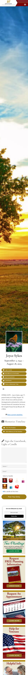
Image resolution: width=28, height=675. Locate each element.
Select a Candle (8, 476)
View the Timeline (11, 427)
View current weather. (15, 415)
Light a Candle (8, 370)
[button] (25, 4)
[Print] (3, 389)
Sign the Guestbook (9, 377)
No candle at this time (11, 491)
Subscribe (14, 516)
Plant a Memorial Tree (11, 384)
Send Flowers (8, 380)
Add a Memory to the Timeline (12, 373)
